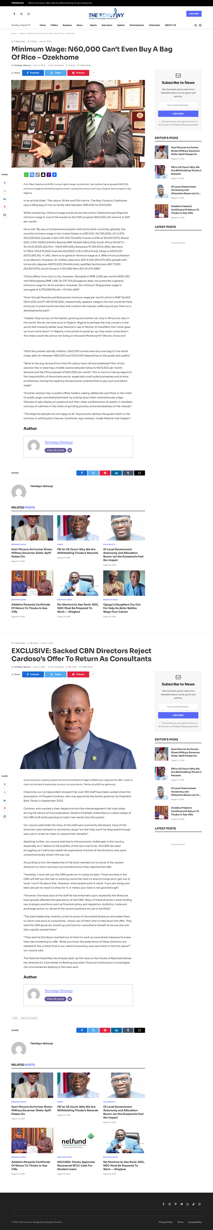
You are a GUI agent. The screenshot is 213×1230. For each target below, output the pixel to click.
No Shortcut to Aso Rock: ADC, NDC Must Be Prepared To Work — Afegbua (78, 608)
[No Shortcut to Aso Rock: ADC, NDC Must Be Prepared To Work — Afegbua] (78, 583)
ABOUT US (170, 25)
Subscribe (194, 14)
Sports (93, 25)
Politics (54, 25)
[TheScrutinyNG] (106, 13)
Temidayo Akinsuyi (22, 65)
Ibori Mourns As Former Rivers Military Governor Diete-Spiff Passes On (31, 553)
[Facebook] (5, 183)
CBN (15, 1018)
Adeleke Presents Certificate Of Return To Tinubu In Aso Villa (30, 608)
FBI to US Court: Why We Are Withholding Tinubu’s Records (60, 3)
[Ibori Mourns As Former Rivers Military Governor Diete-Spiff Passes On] (32, 528)
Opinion (121, 25)
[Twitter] (5, 191)
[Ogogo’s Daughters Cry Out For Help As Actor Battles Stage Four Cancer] (124, 583)
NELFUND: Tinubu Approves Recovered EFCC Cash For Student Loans (76, 1165)
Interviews (107, 25)
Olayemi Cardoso (29, 1018)
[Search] (195, 25)
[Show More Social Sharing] (93, 73)
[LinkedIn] (5, 199)
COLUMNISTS (109, 544)
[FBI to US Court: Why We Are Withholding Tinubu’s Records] (78, 528)
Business (67, 25)
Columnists (154, 25)
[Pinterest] (5, 207)
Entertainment (137, 25)
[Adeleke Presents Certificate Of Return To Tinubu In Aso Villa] (32, 583)
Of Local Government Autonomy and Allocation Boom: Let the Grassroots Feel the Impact (123, 555)
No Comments (57, 65)
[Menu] (200, 25)
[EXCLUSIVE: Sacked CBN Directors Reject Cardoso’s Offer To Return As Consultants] (78, 725)
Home (43, 25)
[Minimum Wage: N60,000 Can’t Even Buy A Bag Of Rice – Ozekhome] (78, 124)
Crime (60, 544)
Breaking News (18, 544)
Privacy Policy (179, 125)
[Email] (5, 215)
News (79, 25)
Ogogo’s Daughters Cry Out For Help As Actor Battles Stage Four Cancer (121, 608)
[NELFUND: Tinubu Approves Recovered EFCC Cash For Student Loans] (78, 1140)
